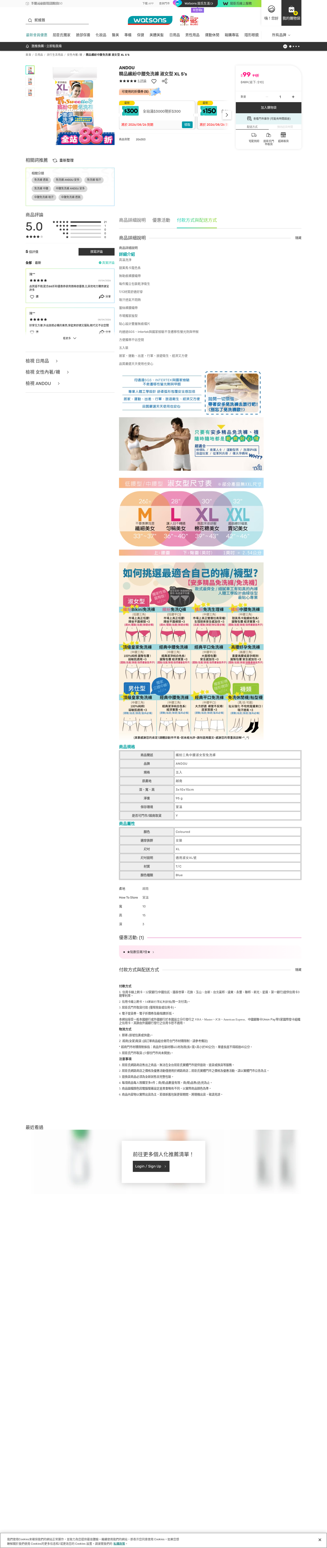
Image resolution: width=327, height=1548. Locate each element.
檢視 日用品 (38, 361)
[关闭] (320, 1540)
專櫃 (127, 35)
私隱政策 (119, 1543)
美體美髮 (156, 35)
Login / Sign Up (148, 1166)
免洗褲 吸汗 (94, 179)
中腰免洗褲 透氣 (71, 197)
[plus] (293, 97)
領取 (187, 125)
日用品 (174, 35)
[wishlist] (154, 81)
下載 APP (148, 3)
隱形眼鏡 (251, 35)
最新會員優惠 (36, 35)
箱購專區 (232, 35)
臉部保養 (83, 35)
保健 (140, 35)
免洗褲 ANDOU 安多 (67, 179)
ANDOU (127, 67)
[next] (226, 115)
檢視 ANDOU (39, 383)
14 (158, 1001)
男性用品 (192, 35)
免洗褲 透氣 (41, 179)
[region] (163, 1540)
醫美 (115, 35)
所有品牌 (279, 35)
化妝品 (101, 35)
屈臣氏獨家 (62, 35)
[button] (291, 13)
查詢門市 (164, 3)
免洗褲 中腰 (41, 188)
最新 (38, 263)
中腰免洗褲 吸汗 (44, 197)
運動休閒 (212, 35)
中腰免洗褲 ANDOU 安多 (70, 188)
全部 (29, 263)
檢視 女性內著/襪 (43, 372)
